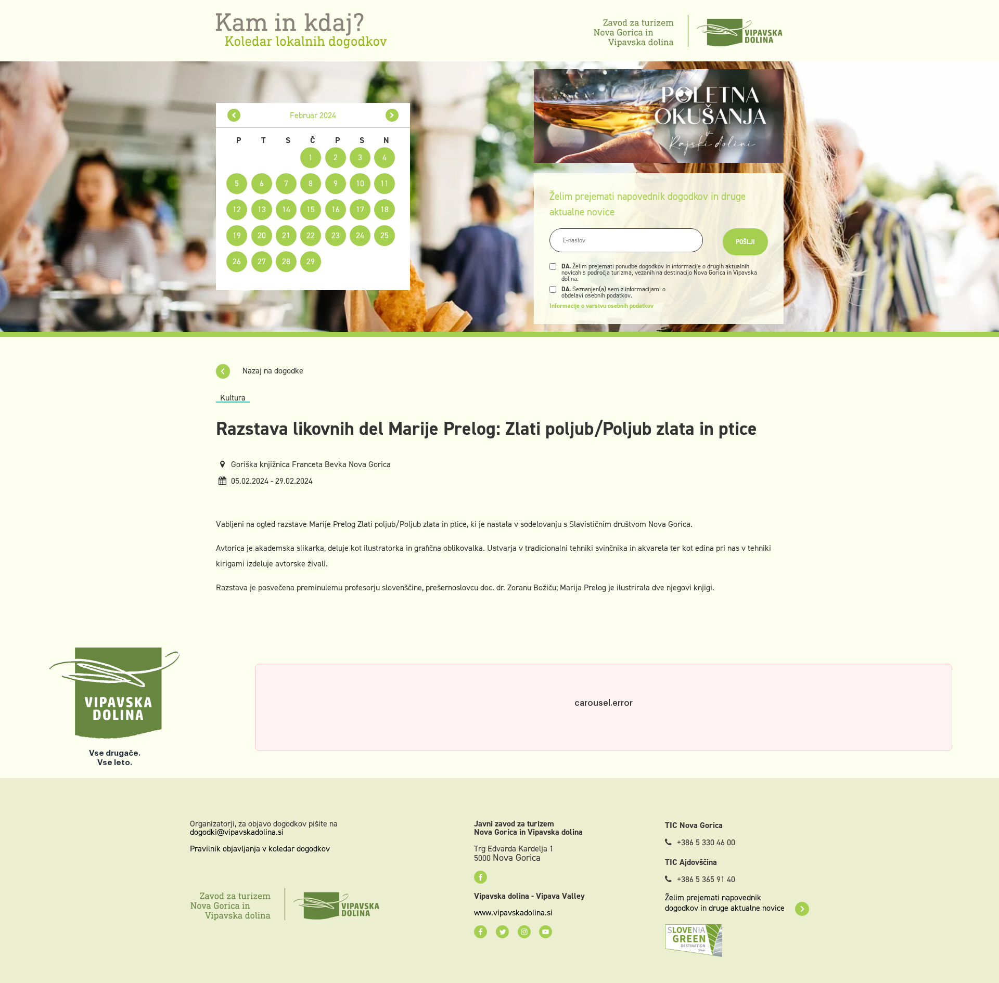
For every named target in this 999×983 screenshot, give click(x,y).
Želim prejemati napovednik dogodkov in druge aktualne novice (725, 903)
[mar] (392, 115)
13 (262, 209)
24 (360, 235)
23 (335, 235)
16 (335, 209)
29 (310, 261)
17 (360, 209)
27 (262, 261)
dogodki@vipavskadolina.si (237, 831)
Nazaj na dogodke (271, 370)
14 (286, 209)
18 (384, 209)
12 (237, 209)
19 (237, 235)
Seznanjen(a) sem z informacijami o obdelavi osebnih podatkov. (613, 292)
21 (286, 235)
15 (310, 209)
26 (237, 261)
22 (310, 235)
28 (286, 261)
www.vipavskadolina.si (513, 913)
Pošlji (745, 242)
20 (262, 235)
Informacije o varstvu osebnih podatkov (601, 306)
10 (360, 183)
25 (384, 235)
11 (384, 183)
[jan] (233, 115)
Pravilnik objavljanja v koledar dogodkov (260, 848)
